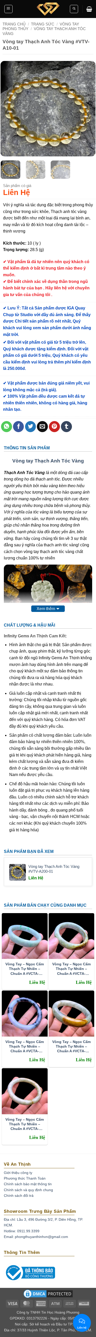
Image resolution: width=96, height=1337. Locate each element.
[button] (8, 9)
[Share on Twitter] (30, 426)
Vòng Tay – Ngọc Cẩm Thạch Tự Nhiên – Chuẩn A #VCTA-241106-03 (71, 1046)
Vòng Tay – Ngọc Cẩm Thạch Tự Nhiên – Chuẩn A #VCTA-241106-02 (24, 1124)
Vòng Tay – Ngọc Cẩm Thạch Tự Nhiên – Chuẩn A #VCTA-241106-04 (24, 1046)
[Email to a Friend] (42, 426)
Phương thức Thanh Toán (25, 1178)
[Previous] (9, 108)
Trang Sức (42, 24)
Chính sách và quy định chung (28, 1190)
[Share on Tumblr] (66, 426)
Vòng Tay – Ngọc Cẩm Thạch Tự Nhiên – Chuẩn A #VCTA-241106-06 (24, 969)
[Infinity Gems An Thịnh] (48, 9)
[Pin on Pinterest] (54, 426)
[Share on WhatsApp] (6, 426)
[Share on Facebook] (18, 426)
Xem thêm (46, 609)
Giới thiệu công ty (18, 1173)
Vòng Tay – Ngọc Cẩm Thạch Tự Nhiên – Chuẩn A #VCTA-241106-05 (71, 969)
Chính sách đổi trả (19, 1195)
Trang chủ (14, 24)
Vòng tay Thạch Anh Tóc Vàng (48, 461)
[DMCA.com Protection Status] (48, 1295)
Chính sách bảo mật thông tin (28, 1184)
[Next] (87, 108)
